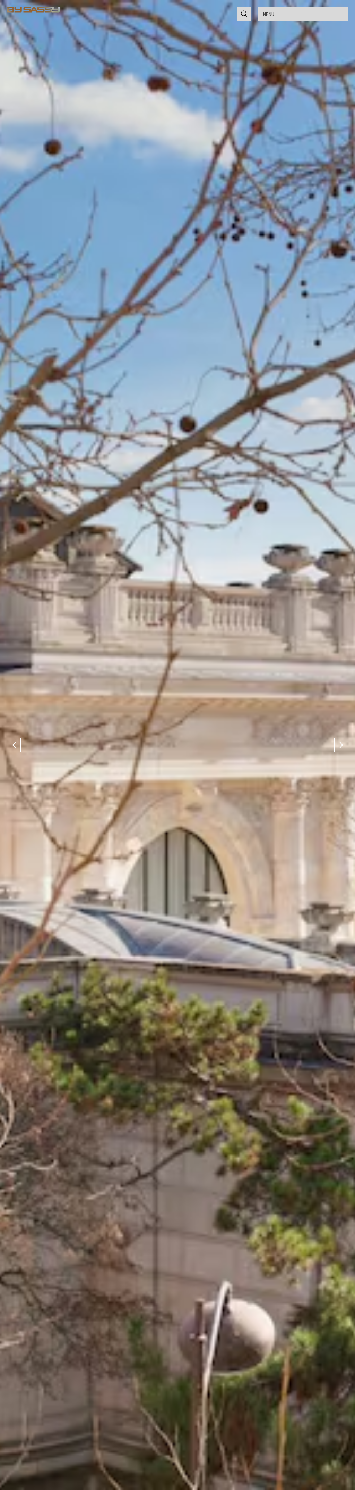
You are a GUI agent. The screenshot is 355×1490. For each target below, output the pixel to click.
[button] (14, 745)
